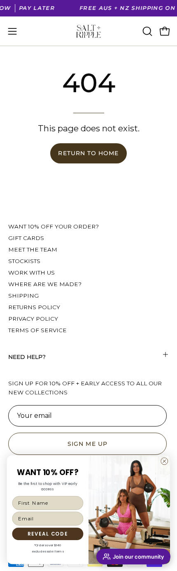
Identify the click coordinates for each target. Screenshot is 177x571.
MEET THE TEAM (32, 249)
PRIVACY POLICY (33, 318)
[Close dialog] (164, 461)
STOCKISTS (24, 261)
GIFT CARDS (26, 238)
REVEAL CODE (48, 533)
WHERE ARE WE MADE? (45, 284)
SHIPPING (23, 295)
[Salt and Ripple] (88, 31)
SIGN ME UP (87, 443)
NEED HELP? (27, 357)
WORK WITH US (31, 272)
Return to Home (88, 153)
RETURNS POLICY (34, 307)
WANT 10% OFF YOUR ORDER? (53, 226)
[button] (146, 31)
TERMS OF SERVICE (37, 330)
